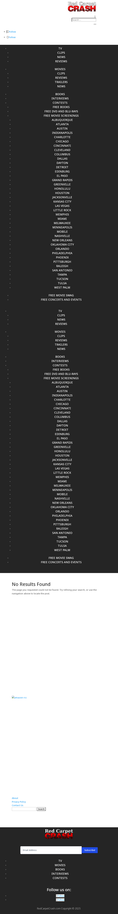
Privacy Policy (19, 801)
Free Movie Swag (61, 295)
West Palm (62, 287)
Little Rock (62, 210)
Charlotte (62, 137)
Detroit (62, 167)
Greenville (62, 184)
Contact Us (17, 805)
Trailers (61, 82)
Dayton (62, 163)
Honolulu (62, 188)
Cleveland (62, 150)
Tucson (62, 279)
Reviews (61, 61)
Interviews (60, 98)
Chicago (62, 141)
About (15, 798)
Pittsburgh (62, 261)
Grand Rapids (62, 180)
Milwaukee (62, 223)
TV (60, 48)
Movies (60, 69)
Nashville (62, 236)
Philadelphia (62, 253)
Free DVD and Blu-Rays (61, 111)
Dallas (62, 158)
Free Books (61, 107)
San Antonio (62, 270)
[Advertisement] (59, 641)
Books (60, 94)
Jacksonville (62, 197)
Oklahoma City (62, 244)
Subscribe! (89, 850)
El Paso (62, 176)
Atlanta (62, 124)
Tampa (62, 274)
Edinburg (62, 171)
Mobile (62, 231)
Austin (62, 128)
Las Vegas (62, 206)
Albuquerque (62, 120)
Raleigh (62, 266)
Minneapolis (62, 227)
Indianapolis (62, 133)
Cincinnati (62, 145)
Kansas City (62, 201)
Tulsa (62, 283)
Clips (61, 52)
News (61, 57)
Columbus (62, 154)
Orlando (62, 249)
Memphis (62, 214)
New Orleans (62, 240)
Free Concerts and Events (61, 299)
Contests (60, 103)
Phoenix (62, 257)
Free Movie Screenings (61, 115)
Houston (62, 193)
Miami (62, 219)
